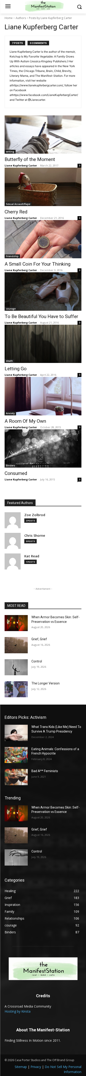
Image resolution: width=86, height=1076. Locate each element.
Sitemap (21, 1067)
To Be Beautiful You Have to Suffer (41, 316)
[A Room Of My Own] (43, 396)
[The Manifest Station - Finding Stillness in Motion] (43, 968)
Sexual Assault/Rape (18, 204)
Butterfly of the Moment (30, 159)
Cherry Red (16, 212)
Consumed (16, 473)
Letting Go (16, 368)
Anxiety (10, 413)
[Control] (16, 667)
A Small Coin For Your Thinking (37, 264)
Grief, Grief (39, 639)
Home (9, 18)
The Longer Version (45, 683)
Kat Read (31, 556)
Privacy (36, 1067)
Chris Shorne (34, 535)
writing (10, 151)
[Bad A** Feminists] (16, 777)
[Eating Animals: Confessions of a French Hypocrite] (16, 755)
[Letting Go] (43, 344)
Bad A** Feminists (44, 771)
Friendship (12, 256)
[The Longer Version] (16, 689)
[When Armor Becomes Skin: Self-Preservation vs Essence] (16, 623)
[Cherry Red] (43, 187)
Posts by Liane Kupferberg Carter (50, 18)
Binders (10, 465)
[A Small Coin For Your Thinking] (43, 239)
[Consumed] (43, 448)
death (9, 360)
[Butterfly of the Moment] (43, 134)
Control (36, 661)
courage (11, 308)
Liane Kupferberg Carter (21, 165)
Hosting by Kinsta (18, 1011)
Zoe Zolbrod (34, 515)
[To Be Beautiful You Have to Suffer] (43, 291)
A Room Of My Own (25, 421)
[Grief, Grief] (16, 645)
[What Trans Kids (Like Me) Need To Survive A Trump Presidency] (16, 733)
